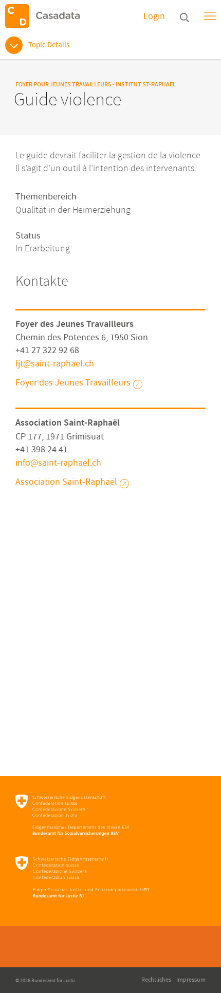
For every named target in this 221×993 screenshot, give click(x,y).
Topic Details (48, 45)
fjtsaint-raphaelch (54, 364)
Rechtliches (156, 980)
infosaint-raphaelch (58, 463)
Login (154, 16)
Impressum (191, 980)
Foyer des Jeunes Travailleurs (73, 383)
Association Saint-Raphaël (66, 482)
